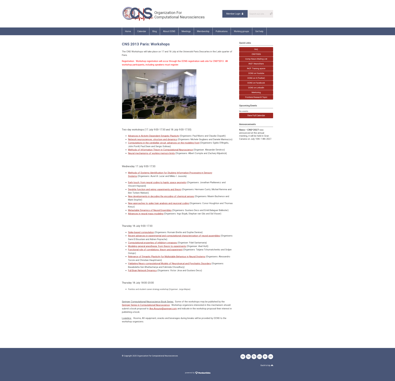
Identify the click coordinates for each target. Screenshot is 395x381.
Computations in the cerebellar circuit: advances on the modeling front (164, 142)
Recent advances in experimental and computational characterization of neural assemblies (174, 235)
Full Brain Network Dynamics (142, 270)
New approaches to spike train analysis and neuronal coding (158, 203)
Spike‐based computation (141, 232)
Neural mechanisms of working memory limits (151, 153)
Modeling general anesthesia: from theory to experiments (157, 246)
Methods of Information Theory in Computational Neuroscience (160, 149)
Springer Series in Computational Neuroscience (146, 305)
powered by (190, 373)
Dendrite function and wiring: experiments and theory (154, 189)
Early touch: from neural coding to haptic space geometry (157, 182)
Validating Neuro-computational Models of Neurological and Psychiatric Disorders (169, 263)
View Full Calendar (256, 115)
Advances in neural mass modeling (145, 213)
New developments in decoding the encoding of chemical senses (161, 196)
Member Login (233, 14)
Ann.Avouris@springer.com (163, 308)
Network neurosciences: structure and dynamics (152, 139)
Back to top (266, 365)
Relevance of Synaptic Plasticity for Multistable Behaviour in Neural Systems (166, 256)
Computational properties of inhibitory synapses (152, 242)
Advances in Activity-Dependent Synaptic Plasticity (153, 135)
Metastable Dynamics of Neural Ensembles (150, 210)
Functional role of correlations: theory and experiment (155, 249)
